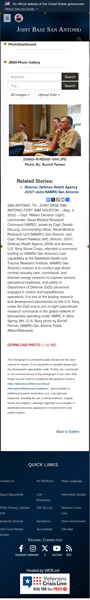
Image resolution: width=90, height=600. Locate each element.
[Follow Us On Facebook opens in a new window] (21, 550)
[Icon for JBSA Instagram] (33, 550)
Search (70, 76)
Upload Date (48, 94)
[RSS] (69, 550)
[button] (22, 8)
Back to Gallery (67, 431)
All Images (19, 94)
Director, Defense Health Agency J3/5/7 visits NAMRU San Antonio (52, 189)
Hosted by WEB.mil (43, 570)
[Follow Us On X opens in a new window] (45, 550)
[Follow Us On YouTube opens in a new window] (57, 550)
